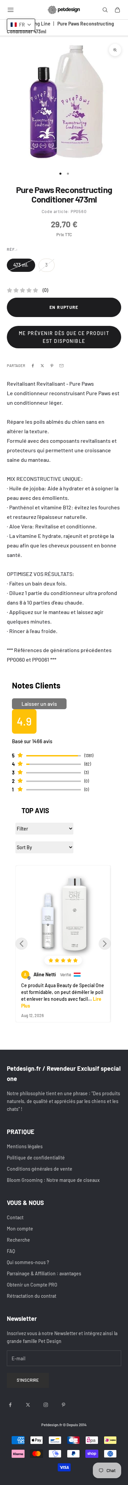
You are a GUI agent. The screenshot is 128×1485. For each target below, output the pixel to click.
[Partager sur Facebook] (32, 365)
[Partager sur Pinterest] (52, 365)
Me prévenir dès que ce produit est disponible (64, 337)
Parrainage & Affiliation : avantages (44, 1273)
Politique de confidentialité (36, 1157)
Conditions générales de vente (39, 1169)
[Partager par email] (61, 365)
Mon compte (20, 1228)
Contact (15, 1217)
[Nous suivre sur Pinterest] (63, 1404)
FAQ (11, 1251)
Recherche (18, 1240)
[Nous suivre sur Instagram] (45, 1404)
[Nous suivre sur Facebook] (10, 1404)
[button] (21, 944)
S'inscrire (28, 1380)
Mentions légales (25, 1146)
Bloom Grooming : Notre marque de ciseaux (53, 1180)
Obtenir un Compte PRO (32, 1285)
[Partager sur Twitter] (42, 365)
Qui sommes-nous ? (28, 1262)
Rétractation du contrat (31, 1296)
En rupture (64, 307)
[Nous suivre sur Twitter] (28, 1404)
